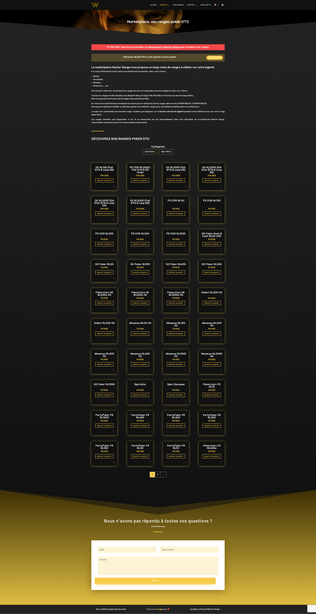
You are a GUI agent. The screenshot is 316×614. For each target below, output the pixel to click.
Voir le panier (214, 57)
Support (191, 5)
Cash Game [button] (149, 152)
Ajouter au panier (104, 180)
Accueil (153, 5)
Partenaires (178, 5)
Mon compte (205, 5)
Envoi (155, 580)
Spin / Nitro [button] (166, 152)
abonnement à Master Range (163, 47)
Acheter (163, 5)
